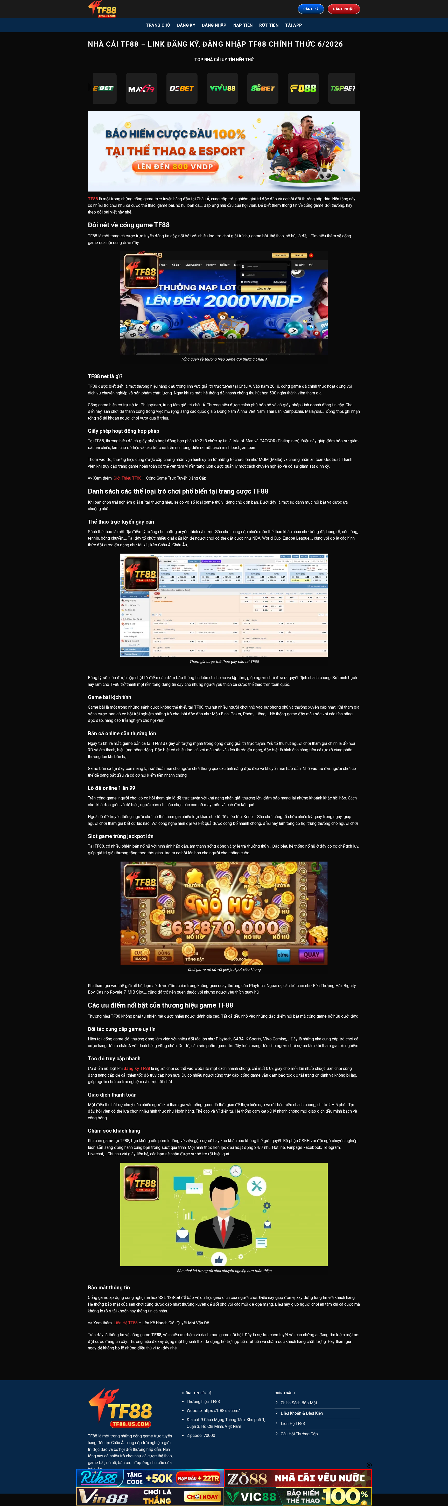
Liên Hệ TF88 (126, 1322)
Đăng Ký (186, 25)
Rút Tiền (268, 25)
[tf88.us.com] (114, 9)
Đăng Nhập (214, 25)
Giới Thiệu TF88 (128, 478)
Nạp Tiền (243, 25)
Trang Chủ (158, 25)
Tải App (293, 25)
